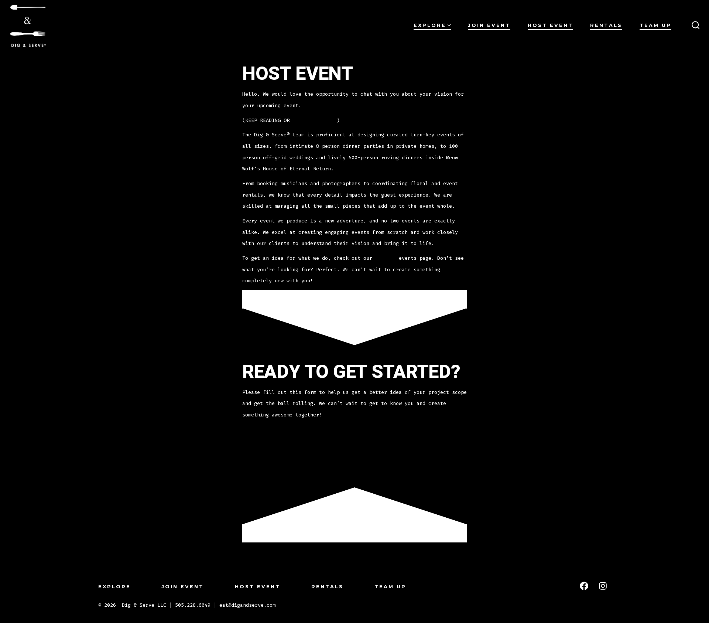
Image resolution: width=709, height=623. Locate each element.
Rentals (606, 25)
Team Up (655, 25)
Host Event (550, 25)
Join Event (489, 25)
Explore (430, 25)
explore (385, 258)
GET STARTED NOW (314, 120)
